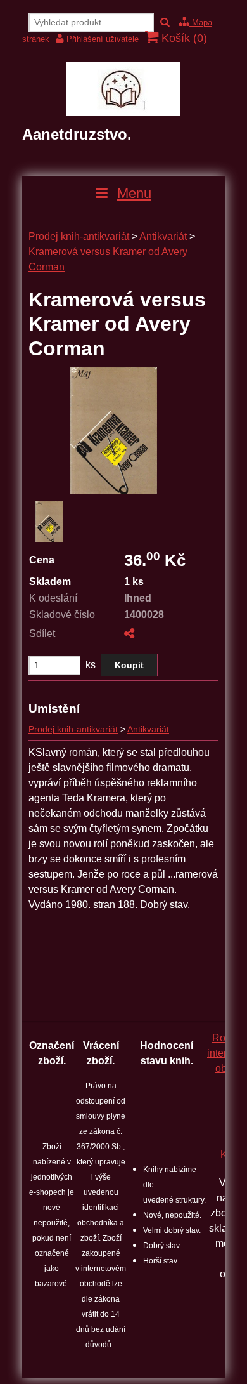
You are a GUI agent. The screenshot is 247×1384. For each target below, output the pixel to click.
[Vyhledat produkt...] (165, 22)
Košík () (182, 38)
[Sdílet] (129, 633)
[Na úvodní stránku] (123, 112)
